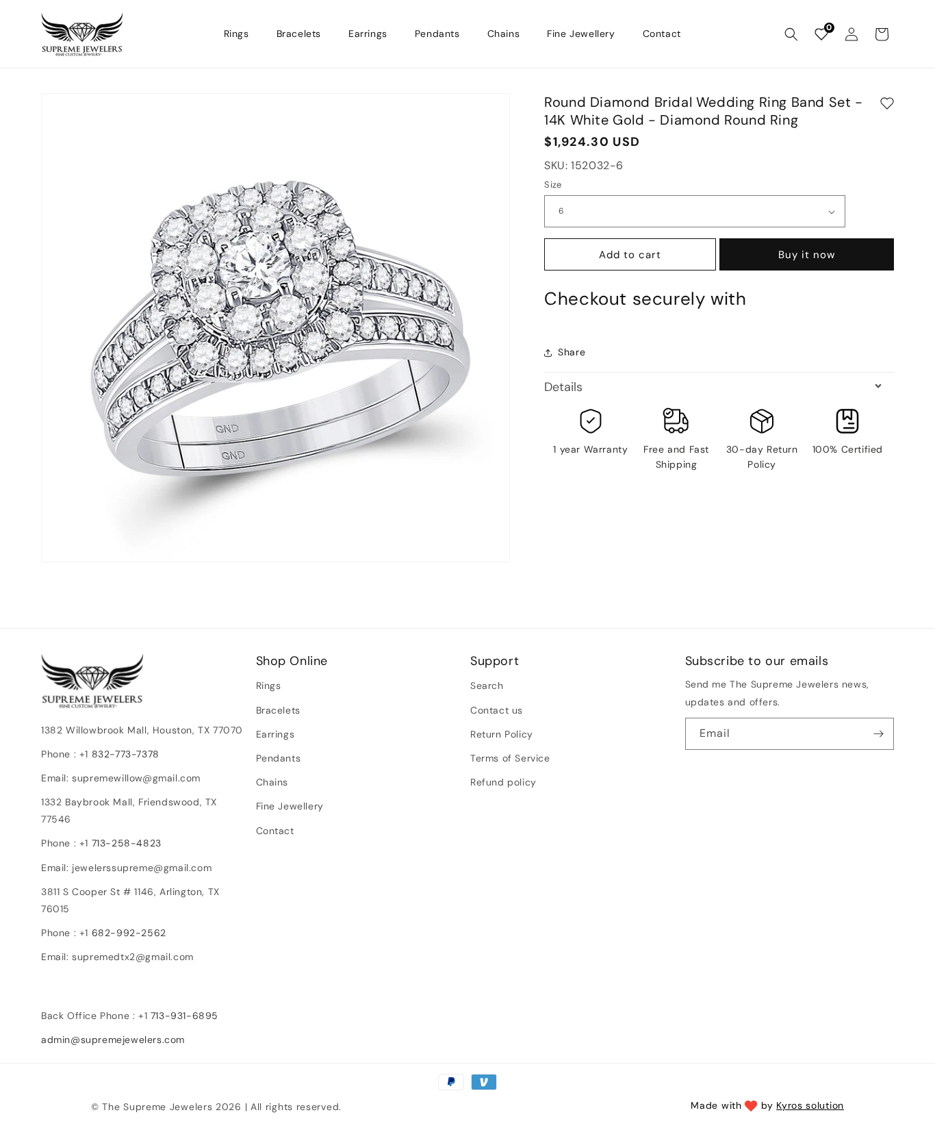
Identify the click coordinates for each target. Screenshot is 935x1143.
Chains (272, 782)
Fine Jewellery (290, 807)
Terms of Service (510, 758)
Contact (275, 831)
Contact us (496, 710)
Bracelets (278, 710)
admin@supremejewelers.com (113, 1039)
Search (487, 686)
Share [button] (571, 352)
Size (553, 184)
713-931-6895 (184, 1015)
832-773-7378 (123, 754)
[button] (791, 34)
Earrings (275, 734)
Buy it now (806, 255)
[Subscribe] (878, 734)
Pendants (278, 758)
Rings (268, 686)
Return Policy (501, 734)
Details (563, 387)
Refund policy (503, 782)
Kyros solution (810, 1105)
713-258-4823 (127, 844)
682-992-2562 (129, 933)
